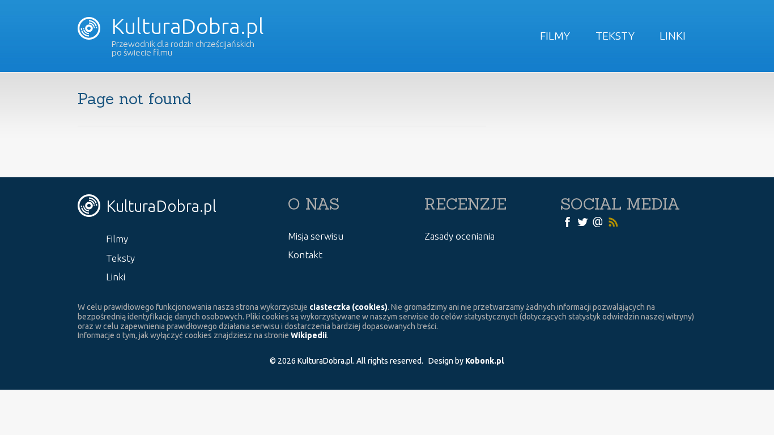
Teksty (615, 35)
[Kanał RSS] (613, 221)
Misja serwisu (315, 236)
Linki (673, 35)
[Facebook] (567, 221)
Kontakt (305, 254)
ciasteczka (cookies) (348, 307)
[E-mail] (598, 221)
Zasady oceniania (459, 236)
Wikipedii (309, 335)
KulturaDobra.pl (185, 26)
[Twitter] (582, 221)
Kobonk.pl (484, 360)
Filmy (555, 35)
